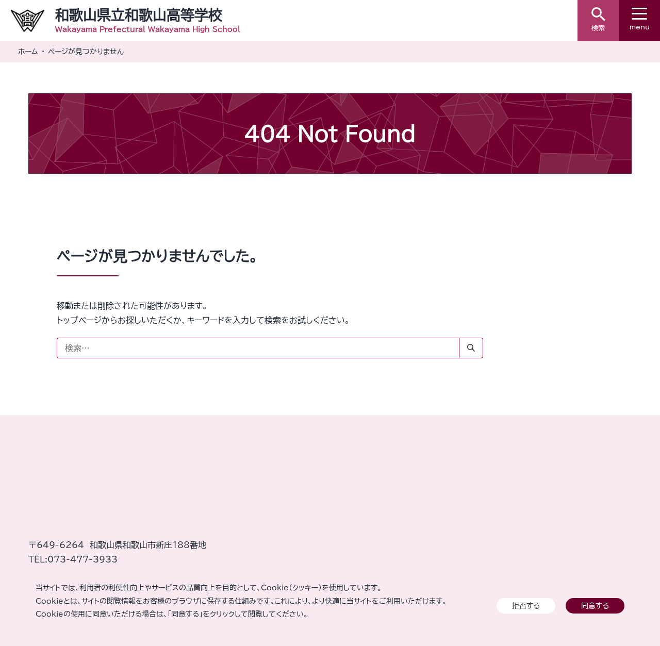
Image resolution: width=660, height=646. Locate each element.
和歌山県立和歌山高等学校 (138, 15)
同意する (595, 605)
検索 (598, 28)
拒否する (526, 605)
